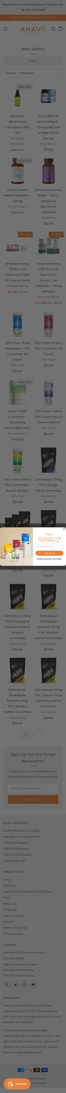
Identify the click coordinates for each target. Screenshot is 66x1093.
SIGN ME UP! (49, 553)
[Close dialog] (64, 529)
